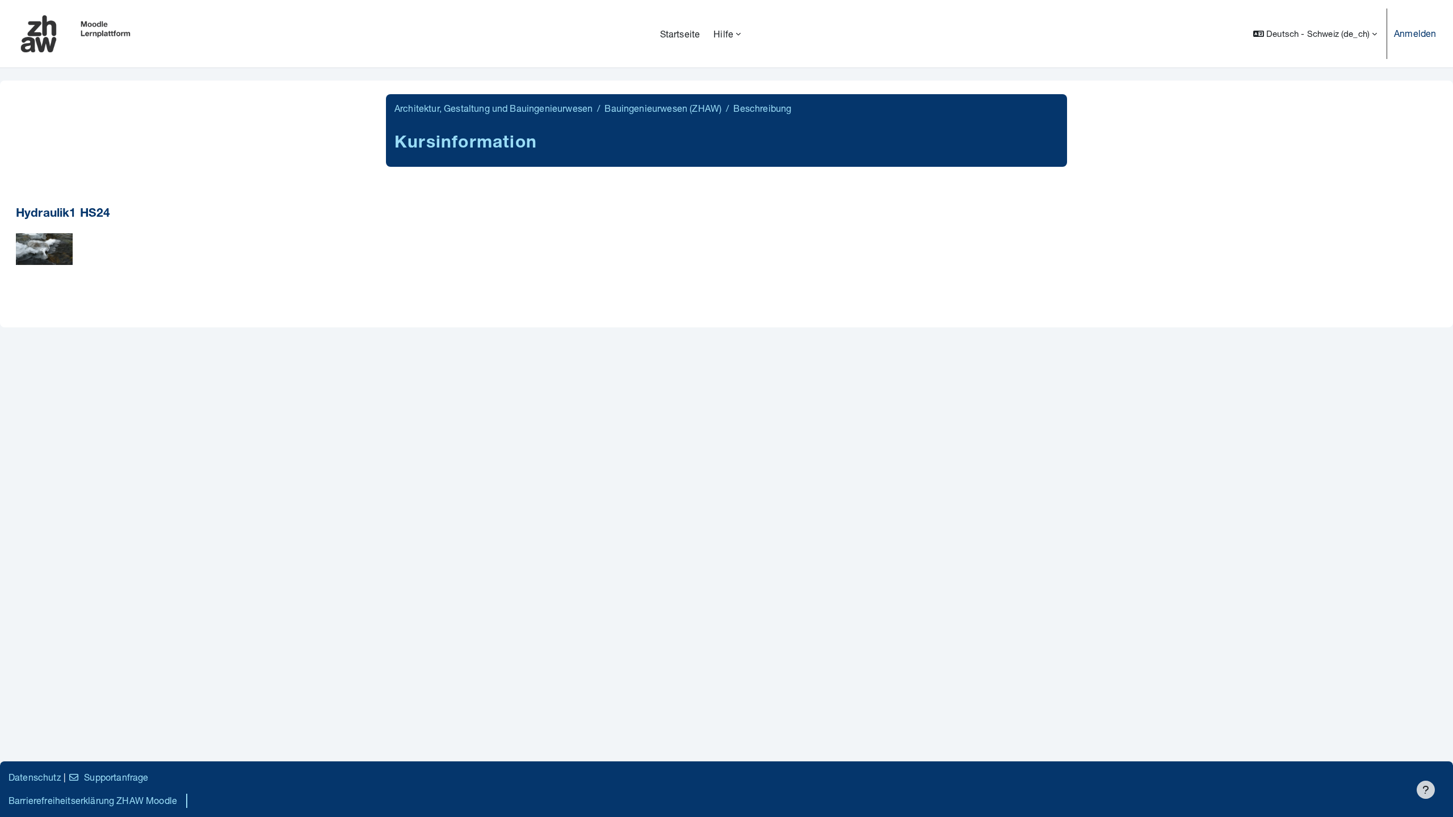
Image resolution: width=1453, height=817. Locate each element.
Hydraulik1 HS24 (63, 214)
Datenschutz (35, 777)
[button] (1315, 34)
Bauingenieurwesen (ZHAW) (662, 108)
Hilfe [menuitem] (723, 33)
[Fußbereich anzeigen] (1426, 790)
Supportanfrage (116, 777)
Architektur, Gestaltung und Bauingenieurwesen (493, 108)
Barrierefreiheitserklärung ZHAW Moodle (93, 800)
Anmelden (1415, 33)
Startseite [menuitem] (680, 33)
